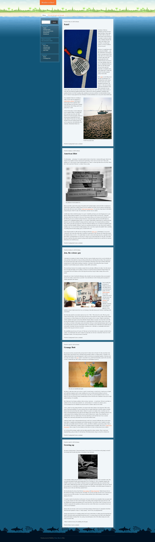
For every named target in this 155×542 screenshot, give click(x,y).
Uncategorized (71, 143)
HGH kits (104, 300)
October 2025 (46, 48)
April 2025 (45, 50)
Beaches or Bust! (48, 2)
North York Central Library (87, 209)
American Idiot (70, 153)
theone (77, 21)
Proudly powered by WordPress (47, 538)
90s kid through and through (56, 15)
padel (101, 76)
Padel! (66, 24)
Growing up (69, 444)
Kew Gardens (86, 491)
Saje (77, 357)
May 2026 (45, 45)
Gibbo (63, 538)
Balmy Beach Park (95, 491)
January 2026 (46, 47)
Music (69, 525)
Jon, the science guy (72, 252)
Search (43, 19)
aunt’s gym (94, 231)
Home (44, 15)
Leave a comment (78, 143)
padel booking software (69, 101)
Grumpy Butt (69, 347)
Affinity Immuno (106, 292)
